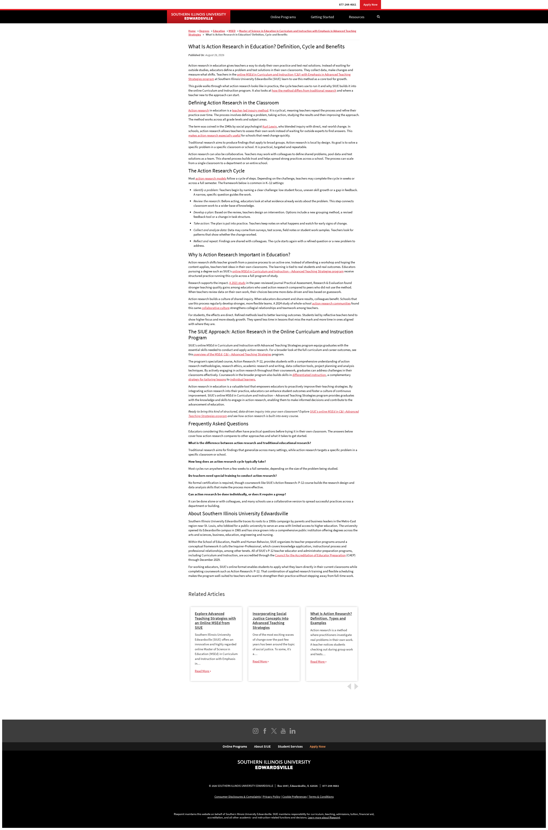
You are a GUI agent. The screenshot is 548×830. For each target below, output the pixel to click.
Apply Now (370, 4)
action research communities (331, 303)
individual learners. (243, 379)
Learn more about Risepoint (324, 817)
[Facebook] (265, 731)
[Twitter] (274, 731)
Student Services (290, 746)
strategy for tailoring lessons (207, 379)
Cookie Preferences (294, 797)
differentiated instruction (309, 375)
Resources (356, 17)
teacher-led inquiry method (250, 110)
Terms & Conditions (321, 797)
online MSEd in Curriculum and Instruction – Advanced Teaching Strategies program (288, 271)
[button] (378, 16)
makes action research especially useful (214, 135)
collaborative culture (215, 308)
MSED (232, 31)
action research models (210, 178)
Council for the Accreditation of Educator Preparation (310, 555)
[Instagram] (255, 731)
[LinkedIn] (292, 731)
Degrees (204, 31)
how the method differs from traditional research (304, 90)
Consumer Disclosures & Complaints (237, 797)
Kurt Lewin (269, 126)
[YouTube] (283, 731)
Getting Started (322, 17)
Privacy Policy (271, 797)
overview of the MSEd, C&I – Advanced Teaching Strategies (232, 354)
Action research (198, 110)
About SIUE (262, 746)
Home (192, 31)
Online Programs (283, 17)
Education (219, 31)
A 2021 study (237, 283)
